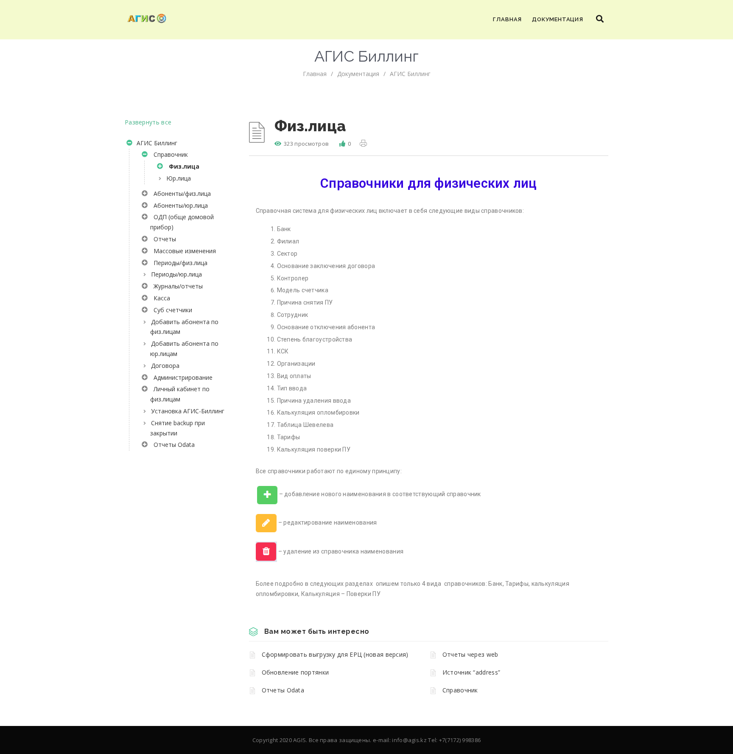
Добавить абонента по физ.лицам (184, 327)
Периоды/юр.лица (176, 274)
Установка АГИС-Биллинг (187, 411)
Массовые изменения (183, 251)
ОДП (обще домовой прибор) (182, 222)
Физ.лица (182, 166)
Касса (160, 298)
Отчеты (163, 239)
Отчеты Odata (172, 445)
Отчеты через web (470, 654)
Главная (507, 19)
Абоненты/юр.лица (179, 205)
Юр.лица (178, 178)
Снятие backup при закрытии (177, 428)
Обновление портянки (295, 672)
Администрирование (181, 377)
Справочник (169, 154)
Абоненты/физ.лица (180, 193)
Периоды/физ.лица (178, 263)
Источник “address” (471, 672)
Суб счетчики (171, 310)
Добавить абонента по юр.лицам (184, 348)
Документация (557, 19)
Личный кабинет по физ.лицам (180, 394)
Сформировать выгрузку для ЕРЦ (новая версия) (335, 654)
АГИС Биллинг (410, 74)
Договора (165, 365)
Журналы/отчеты (176, 286)
